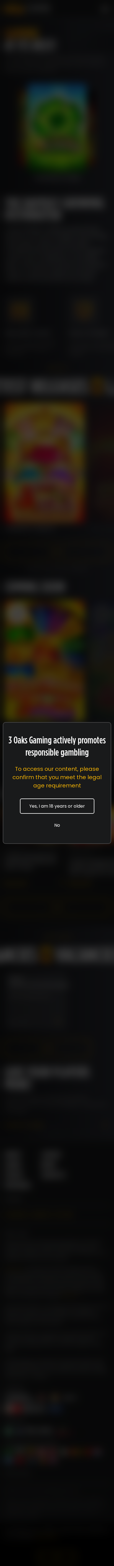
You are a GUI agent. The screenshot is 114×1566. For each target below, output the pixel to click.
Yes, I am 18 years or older (57, 806)
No (57, 825)
